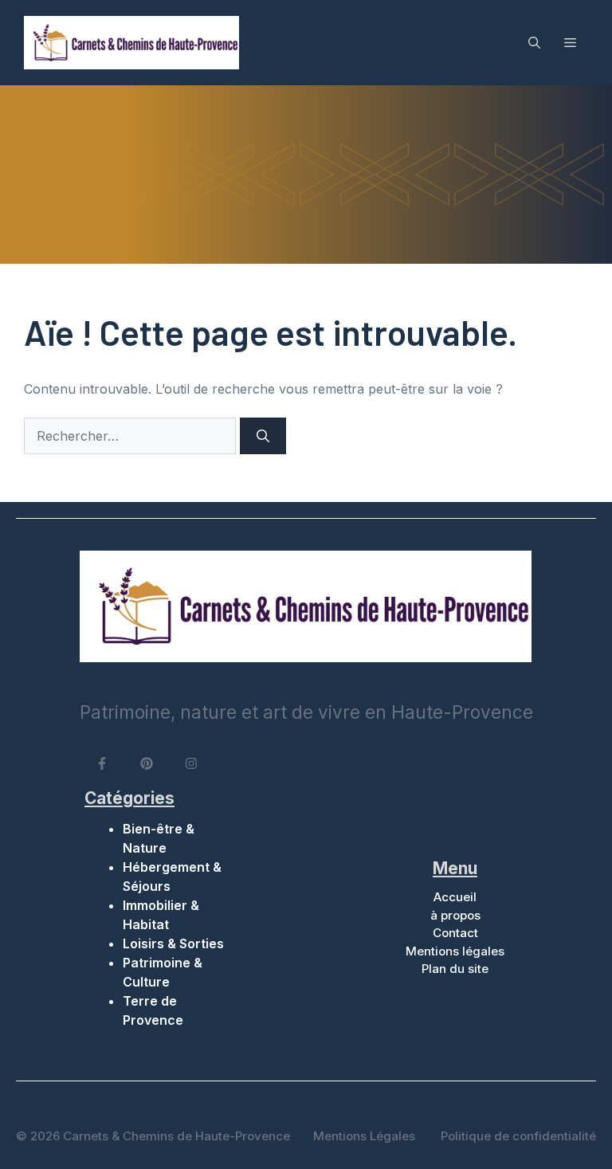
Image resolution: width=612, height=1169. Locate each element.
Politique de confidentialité (518, 1136)
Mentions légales (455, 951)
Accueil (455, 896)
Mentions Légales (364, 1136)
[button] (534, 42)
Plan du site (455, 968)
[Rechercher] (263, 436)
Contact (455, 932)
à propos (455, 915)
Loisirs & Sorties (173, 943)
